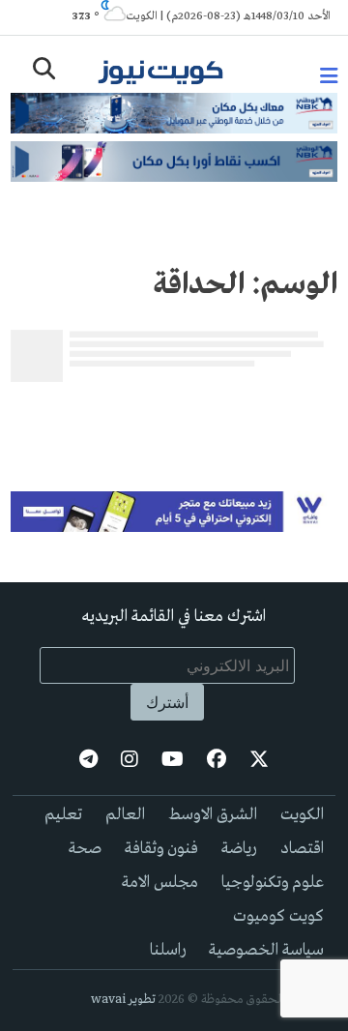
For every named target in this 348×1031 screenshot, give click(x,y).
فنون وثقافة (161, 849)
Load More (174, 420)
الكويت (302, 815)
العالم (125, 815)
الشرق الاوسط (212, 815)
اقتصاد (302, 849)
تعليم (63, 815)
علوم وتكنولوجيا (272, 882)
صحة (85, 849)
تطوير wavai (123, 999)
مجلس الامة (160, 882)
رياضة (239, 849)
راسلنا (168, 950)
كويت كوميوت (278, 916)
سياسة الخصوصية (266, 950)
